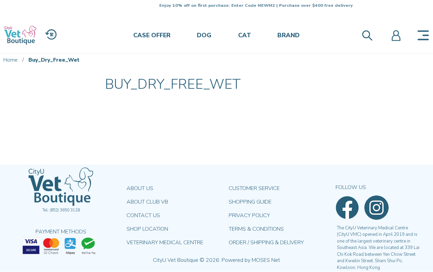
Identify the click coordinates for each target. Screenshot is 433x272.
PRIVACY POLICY (249, 215)
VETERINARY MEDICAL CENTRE (165, 242)
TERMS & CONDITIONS (256, 229)
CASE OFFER (151, 35)
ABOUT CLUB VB (147, 202)
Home (10, 60)
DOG (204, 35)
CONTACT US (143, 215)
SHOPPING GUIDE (250, 202)
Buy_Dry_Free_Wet (53, 60)
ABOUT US (140, 188)
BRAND (288, 35)
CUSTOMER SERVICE (254, 188)
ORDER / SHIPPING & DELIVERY (266, 242)
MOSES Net (266, 260)
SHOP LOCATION (147, 229)
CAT (244, 35)
